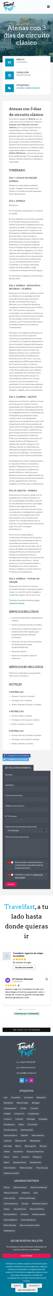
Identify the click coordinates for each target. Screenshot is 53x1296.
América (26, 1193)
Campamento (10, 1108)
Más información (26, 1290)
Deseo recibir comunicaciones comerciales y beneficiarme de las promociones (29, 865)
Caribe (23, 1108)
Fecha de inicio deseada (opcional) (21, 827)
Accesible (15, 1097)
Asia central (9, 1198)
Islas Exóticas (20, 1209)
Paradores (18, 1152)
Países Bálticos (10, 1220)
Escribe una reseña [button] (24, 967)
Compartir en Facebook (18, 756)
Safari (6, 1162)
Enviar (11, 884)
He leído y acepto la (29, 876)
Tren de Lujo (42, 1168)
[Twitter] (22, 1080)
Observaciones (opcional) (17, 837)
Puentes (25, 1157)
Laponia (7, 1141)
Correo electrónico (14, 795)
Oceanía (24, 1214)
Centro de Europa (27, 1198)
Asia (36, 1193)
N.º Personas (11, 816)
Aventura (28, 1097)
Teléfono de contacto (14, 806)
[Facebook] (26, 1080)
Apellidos (9, 785)
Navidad (8, 1146)
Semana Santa (19, 1162)
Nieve (18, 1146)
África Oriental (11, 1193)
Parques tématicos (35, 1152)
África (7, 1187)
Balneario (41, 1097)
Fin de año (32, 1124)
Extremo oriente (39, 1204)
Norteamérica (10, 1214)
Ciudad (28, 88)
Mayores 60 (20, 1141)
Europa (25, 1204)
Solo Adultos (10, 1168)
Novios (43, 1146)
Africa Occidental (38, 1187)
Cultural (36, 88)
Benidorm (8, 1103)
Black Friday (22, 1103)
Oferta (7, 1152)
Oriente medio (38, 1214)
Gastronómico (10, 1135)
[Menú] (48, 7)
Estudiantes (9, 1124)
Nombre (9, 775)
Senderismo (35, 1162)
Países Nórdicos (28, 1220)
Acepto (17, 1285)
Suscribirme (26, 1256)
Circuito (20, 88)
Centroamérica (11, 1204)
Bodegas (35, 1103)
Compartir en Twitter (18, 759)
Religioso (37, 1157)
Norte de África (37, 1209)
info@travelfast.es (27, 1073)
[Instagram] (31, 1080)
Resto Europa (10, 1225)
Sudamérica (9, 1231)
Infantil (24, 1135)
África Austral (20, 1187)
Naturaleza (35, 1141)
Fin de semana (10, 1130)
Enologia (31, 1119)
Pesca (6, 1157)
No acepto (34, 1285)
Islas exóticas (38, 1135)
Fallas (21, 1124)
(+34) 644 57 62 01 (27, 1068)
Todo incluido (26, 1168)
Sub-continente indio (30, 1225)
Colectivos (19, 1114)
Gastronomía (27, 1130)
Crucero (7, 1119)
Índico (7, 1209)
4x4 (5, 1097)
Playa (15, 1157)
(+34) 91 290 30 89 (27, 1062)
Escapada (43, 1119)
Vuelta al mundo (11, 1173)
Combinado (33, 1114)
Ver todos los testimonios (26, 1030)
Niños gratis (30, 1146)
